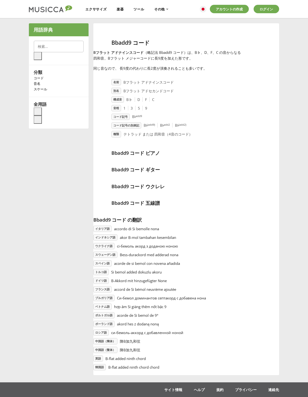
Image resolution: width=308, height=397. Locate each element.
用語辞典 (43, 29)
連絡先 (273, 389)
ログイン (266, 9)
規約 (220, 389)
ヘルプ (199, 389)
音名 (37, 83)
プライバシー (246, 389)
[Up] (38, 111)
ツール (139, 9)
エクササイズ (96, 9)
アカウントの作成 (229, 9)
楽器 (120, 9)
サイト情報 (173, 389)
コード (39, 78)
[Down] (38, 120)
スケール (40, 89)
